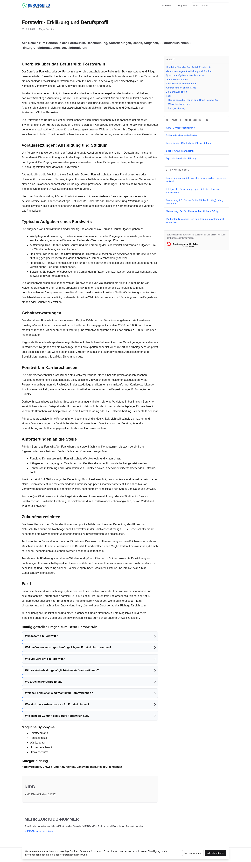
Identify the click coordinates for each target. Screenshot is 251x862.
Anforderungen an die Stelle (181, 87)
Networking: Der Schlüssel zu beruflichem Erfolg (192, 211)
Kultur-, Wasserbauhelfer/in (180, 127)
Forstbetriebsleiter (88, 389)
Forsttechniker (55, 205)
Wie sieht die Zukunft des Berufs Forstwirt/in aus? (57, 715)
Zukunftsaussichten (176, 91)
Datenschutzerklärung (75, 854)
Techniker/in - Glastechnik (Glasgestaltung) (189, 143)
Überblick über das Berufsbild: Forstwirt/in (188, 67)
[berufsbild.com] (36, 5)
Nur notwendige (192, 853)
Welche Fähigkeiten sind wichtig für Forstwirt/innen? (59, 693)
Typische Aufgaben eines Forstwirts (185, 75)
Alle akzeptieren (215, 853)
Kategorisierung (176, 108)
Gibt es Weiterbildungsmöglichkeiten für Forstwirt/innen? (62, 670)
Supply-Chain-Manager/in (180, 150)
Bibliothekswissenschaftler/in (181, 135)
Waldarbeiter (37, 742)
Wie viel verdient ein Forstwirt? (45, 658)
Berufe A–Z (168, 5)
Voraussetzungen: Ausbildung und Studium (189, 71)
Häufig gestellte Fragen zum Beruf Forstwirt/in (193, 100)
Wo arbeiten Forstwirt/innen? (43, 681)
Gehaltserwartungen (177, 79)
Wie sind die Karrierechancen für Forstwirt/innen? (57, 704)
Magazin (182, 5)
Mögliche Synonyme (179, 104)
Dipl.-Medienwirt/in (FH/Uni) (181, 158)
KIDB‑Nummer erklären (39, 831)
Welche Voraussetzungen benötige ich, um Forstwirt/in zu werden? (68, 647)
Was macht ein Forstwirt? (41, 636)
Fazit (168, 95)
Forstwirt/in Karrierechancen (181, 83)
